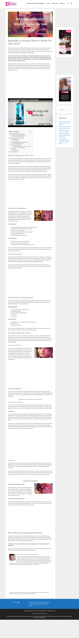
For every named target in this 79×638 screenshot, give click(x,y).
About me (54, 3)
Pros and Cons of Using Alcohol (17, 138)
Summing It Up (16, 150)
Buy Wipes (14, 148)
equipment (24, 399)
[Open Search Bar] (68, 3)
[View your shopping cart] (71, 3)
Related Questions (14, 151)
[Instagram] (16, 602)
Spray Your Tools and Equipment (19, 147)
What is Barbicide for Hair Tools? (17, 133)
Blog (48, 3)
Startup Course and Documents (35, 3)
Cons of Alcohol (16, 140)
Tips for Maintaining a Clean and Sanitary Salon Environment (64, 135)
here (13, 545)
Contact (62, 3)
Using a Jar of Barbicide (16, 145)
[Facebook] (14, 602)
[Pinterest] (18, 602)
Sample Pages (44, 604)
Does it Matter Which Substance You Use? (20, 142)
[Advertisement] (20, 627)
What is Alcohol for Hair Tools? (19, 136)
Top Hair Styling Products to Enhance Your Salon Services (65, 123)
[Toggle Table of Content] (29, 132)
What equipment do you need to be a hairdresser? (23, 146)
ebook (40, 602)
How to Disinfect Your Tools (18, 143)
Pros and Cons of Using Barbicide (18, 135)
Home (30, 602)
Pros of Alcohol (15, 139)
